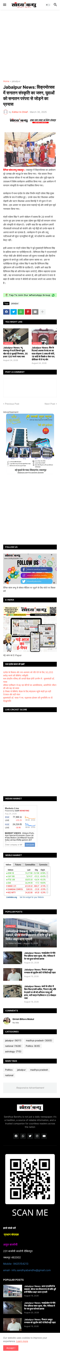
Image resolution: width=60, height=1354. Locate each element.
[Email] (35, 312)
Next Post (50, 403)
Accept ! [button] (10, 1348)
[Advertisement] (30, 45)
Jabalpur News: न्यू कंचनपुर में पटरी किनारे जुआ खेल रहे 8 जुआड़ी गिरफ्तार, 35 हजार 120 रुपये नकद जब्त (15, 352)
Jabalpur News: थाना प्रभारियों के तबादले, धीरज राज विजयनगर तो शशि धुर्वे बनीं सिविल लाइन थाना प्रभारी (40, 1289)
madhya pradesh (39, 1040)
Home (6, 81)
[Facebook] (6, 312)
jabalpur (16, 81)
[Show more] (42, 312)
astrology (13, 1051)
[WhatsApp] (21, 312)
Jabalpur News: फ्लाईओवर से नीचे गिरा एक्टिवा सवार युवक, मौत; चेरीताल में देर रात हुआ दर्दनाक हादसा (39, 955)
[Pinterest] (28, 312)
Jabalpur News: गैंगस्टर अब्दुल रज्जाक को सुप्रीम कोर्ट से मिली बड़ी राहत (40, 971)
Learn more (22, 1341)
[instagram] (37, 1136)
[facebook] (16, 1136)
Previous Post (12, 403)
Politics (33, 1046)
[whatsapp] (23, 1136)
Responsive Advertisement (30, 1087)
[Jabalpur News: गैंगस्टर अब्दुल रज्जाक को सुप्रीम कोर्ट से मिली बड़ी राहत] (12, 974)
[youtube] (44, 1136)
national (13, 1046)
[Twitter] (13, 312)
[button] (4, 5)
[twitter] (30, 1136)
